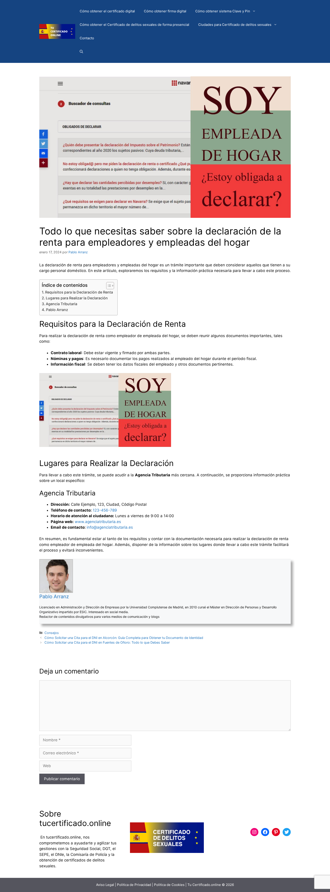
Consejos (51, 633)
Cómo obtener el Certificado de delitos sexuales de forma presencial (134, 24)
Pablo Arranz (57, 309)
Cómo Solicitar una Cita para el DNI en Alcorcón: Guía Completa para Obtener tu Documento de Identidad (123, 638)
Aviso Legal (105, 885)
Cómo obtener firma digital (165, 11)
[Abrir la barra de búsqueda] (81, 51)
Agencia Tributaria (61, 304)
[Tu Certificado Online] (57, 31)
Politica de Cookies (169, 885)
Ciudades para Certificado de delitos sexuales (234, 24)
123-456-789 (105, 510)
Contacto (87, 38)
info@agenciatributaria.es (110, 527)
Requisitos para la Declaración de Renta (79, 292)
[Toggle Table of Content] (108, 285)
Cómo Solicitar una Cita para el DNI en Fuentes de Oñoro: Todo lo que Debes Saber (107, 642)
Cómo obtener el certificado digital (107, 11)
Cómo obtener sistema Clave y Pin (222, 11)
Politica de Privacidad (134, 885)
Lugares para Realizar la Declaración (77, 298)
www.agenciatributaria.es (98, 521)
